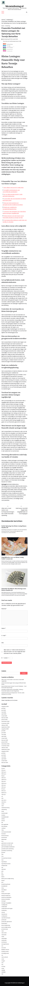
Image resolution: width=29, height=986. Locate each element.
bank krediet (4, 813)
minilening (7, 25)
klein (2, 875)
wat (2, 962)
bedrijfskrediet (4, 817)
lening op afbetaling (6, 897)
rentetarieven (12, 495)
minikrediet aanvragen (6, 908)
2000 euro (3, 779)
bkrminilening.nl (14, 6)
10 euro (3, 768)
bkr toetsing (4, 826)
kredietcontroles (6, 493)
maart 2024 (4, 760)
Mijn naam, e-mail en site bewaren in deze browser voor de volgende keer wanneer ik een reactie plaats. (14, 651)
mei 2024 (3, 757)
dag (2, 830)
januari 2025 (4, 742)
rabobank (3, 934)
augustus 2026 (5, 706)
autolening (4, 809)
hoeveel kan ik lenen (6, 858)
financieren (4, 837)
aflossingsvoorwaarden (8, 486)
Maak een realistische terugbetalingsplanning (10, 208)
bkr (2, 822)
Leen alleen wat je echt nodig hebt (13, 187)
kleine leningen (18, 489)
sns (2, 946)
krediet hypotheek (5, 884)
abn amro (3, 800)
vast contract (4, 957)
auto (2, 805)
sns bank (3, 947)
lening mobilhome (5, 895)
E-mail (3, 635)
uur (2, 955)
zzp (2, 974)
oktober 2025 (4, 725)
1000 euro (3, 772)
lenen (2, 891)
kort (2, 882)
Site (2, 643)
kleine (2, 25)
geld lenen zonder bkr (6, 845)
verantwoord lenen (7, 498)
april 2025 (3, 736)
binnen (3, 820)
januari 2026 (4, 719)
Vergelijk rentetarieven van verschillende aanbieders (11, 191)
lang (2, 888)
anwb (2, 803)
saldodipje (4, 938)
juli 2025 (3, 730)
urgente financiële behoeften (14, 497)
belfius (3, 818)
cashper (3, 828)
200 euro (3, 777)
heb (2, 854)
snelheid (19, 495)
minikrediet (4, 906)
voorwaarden (5, 500)
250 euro (3, 781)
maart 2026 (4, 716)
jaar (2, 871)
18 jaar (3, 775)
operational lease (5, 917)
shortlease (4, 942)
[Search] (27, 12)
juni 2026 (3, 710)
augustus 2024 (5, 751)
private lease (4, 929)
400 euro (3, 787)
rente (2, 936)
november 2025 (5, 723)
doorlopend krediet (6, 832)
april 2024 (3, 758)
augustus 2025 (5, 729)
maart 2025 (4, 738)
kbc (2, 873)
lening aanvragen (5, 893)
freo (2, 841)
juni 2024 (3, 755)
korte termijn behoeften (15, 491)
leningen (3, 901)
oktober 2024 (4, 747)
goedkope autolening (6, 850)
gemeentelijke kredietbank (7, 846)
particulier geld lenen (6, 921)
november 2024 (5, 745)
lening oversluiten (5, 899)
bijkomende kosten (21, 486)
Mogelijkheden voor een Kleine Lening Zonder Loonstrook (12, 558)
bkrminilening (6, 39)
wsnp (2, 968)
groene (3, 852)
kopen (3, 880)
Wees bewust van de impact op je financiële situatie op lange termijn (13, 216)
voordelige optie (18, 498)
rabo (2, 931)
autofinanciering (5, 807)
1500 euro (3, 774)
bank (2, 811)
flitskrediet (10, 489)
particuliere (4, 923)
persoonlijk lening (5, 925)
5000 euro (3, 792)
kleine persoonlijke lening (7, 878)
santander (4, 940)
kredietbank (4, 886)
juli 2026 (3, 708)
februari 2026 (4, 717)
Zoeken (3, 671)
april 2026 (3, 714)
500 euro (3, 790)
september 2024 (5, 749)
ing (2, 867)
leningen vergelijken (6, 903)
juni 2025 (3, 732)
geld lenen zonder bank (7, 843)
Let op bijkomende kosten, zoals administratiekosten (12, 195)
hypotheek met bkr (5, 863)
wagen (3, 960)
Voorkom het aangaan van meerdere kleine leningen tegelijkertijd (14, 212)
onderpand (4, 916)
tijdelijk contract (5, 949)
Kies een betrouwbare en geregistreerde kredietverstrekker (13, 204)
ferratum (3, 833)
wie (2, 964)
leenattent (3, 889)
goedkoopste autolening (7, 848)
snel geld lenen (5, 944)
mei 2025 (3, 734)
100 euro (3, 770)
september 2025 (5, 727)
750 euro (3, 794)
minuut (3, 912)
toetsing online (5, 951)
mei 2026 (3, 712)
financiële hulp (15, 488)
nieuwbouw (4, 914)
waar (2, 959)
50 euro (3, 789)
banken (3, 815)
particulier (3, 919)
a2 (2, 796)
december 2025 (5, 721)
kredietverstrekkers (18, 493)
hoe (2, 856)
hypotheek (4, 861)
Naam (3, 628)
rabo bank (3, 932)
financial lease (5, 835)
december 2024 (5, 743)
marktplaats (4, 904)
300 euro (3, 785)
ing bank (3, 869)
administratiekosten (12, 484)
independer (4, 865)
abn (2, 798)
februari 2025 (4, 740)
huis (2, 860)
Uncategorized (5, 953)
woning (3, 966)
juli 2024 (3, 753)
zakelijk (3, 970)
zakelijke (3, 972)
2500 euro (3, 783)
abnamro (3, 802)
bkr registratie (4, 824)
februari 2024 (4, 762)
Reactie (4, 609)
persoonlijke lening (6, 927)
